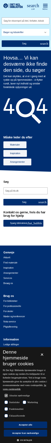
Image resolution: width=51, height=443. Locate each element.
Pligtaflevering (10, 327)
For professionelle (12, 306)
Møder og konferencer (14, 316)
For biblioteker (10, 301)
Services (7, 278)
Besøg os (8, 283)
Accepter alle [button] (25, 424)
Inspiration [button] (15, 153)
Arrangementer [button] (17, 162)
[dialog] (25, 395)
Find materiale (10, 262)
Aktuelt (6, 257)
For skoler (8, 311)
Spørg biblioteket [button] (26, 223)
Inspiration (8, 268)
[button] (25, 440)
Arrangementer (10, 273)
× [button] (42, 356)
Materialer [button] (15, 145)
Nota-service (9, 321)
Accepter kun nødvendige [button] (25, 433)
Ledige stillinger (11, 344)
